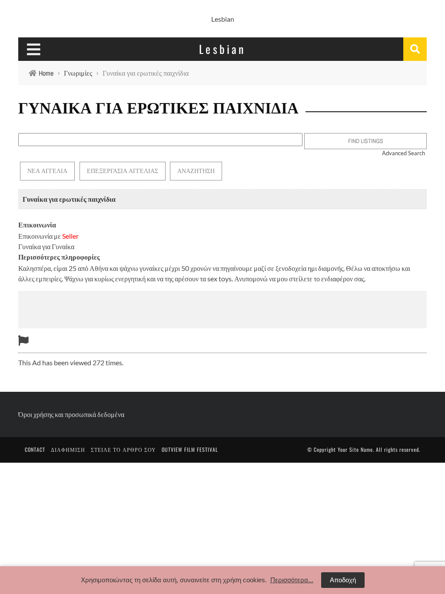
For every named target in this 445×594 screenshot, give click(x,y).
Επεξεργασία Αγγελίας (122, 171)
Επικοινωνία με (48, 236)
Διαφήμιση (68, 449)
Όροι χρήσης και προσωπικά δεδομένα (71, 414)
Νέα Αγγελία (47, 171)
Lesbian (222, 19)
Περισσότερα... (291, 580)
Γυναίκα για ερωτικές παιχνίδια (69, 199)
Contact (35, 449)
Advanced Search (403, 153)
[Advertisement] (222, 308)
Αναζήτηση (196, 171)
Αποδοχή (343, 580)
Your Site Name (355, 449)
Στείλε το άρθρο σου (123, 449)
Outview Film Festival (190, 449)
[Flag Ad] (23, 340)
